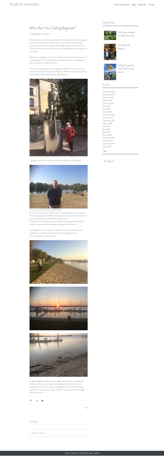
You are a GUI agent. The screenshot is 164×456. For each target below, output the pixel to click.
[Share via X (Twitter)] (36, 400)
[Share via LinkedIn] (42, 400)
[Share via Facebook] (31, 400)
